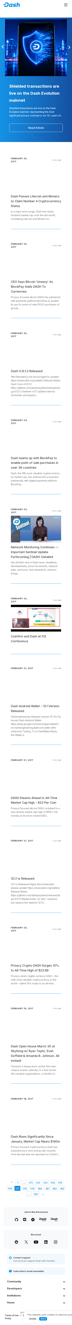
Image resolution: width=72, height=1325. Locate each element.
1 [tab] (32, 134)
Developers (14, 1288)
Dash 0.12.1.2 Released (27, 371)
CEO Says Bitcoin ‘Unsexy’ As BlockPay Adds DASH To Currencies (32, 286)
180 (40, 1188)
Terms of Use (12, 1315)
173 (45, 1182)
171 (31, 1182)
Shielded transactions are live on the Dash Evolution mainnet (34, 93)
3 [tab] (40, 134)
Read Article (36, 127)
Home (11, 1302)
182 (55, 1188)
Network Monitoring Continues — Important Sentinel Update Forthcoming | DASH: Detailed (34, 552)
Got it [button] (43, 1318)
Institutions (14, 1295)
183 (62, 1188)
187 (36, 1194)
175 (60, 1182)
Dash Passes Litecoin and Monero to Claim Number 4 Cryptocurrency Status (36, 201)
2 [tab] (36, 134)
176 (10, 1188)
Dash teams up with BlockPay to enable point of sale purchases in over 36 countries (34, 462)
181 (47, 1188)
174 (53, 1182)
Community (14, 1281)
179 (32, 1188)
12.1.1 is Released (22, 878)
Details (32, 1318)
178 (25, 1188)
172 (38, 1182)
